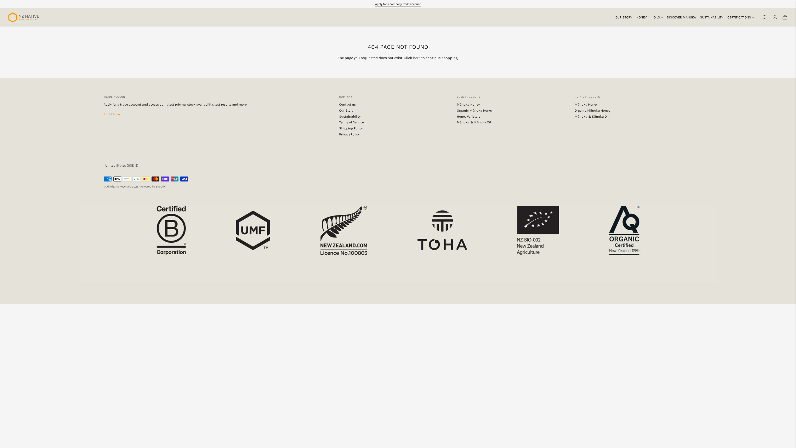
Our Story (623, 17)
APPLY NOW (112, 114)
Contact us (347, 104)
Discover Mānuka (681, 17)
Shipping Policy (351, 128)
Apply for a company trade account (398, 4)
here (416, 58)
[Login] (775, 17)
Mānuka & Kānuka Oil (474, 122)
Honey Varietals (468, 116)
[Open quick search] (765, 17)
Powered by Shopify (153, 186)
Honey (641, 17)
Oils (657, 17)
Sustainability (711, 17)
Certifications (739, 17)
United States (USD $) (121, 165)
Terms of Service (351, 122)
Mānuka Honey (468, 104)
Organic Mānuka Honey (474, 110)
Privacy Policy (349, 134)
